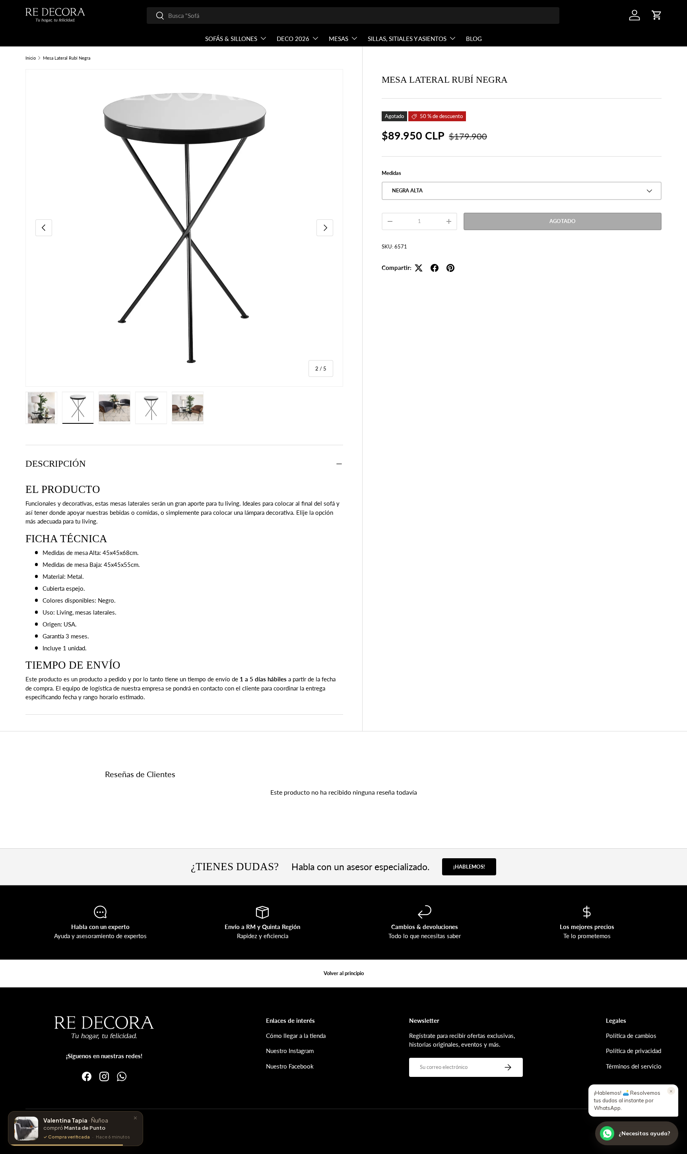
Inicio (30, 57)
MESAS (338, 38)
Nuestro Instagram (290, 1050)
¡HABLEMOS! (469, 866)
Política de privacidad (633, 1050)
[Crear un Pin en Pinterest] (450, 268)
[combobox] (353, 15)
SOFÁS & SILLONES (231, 38)
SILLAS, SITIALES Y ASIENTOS (407, 38)
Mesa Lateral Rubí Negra (66, 57)
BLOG (474, 38)
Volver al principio (344, 973)
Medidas (391, 173)
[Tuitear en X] (419, 268)
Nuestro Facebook (290, 1066)
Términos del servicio (634, 1066)
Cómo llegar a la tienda (296, 1035)
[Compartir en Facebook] (434, 268)
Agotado (562, 221)
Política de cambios (631, 1035)
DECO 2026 (293, 38)
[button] (657, 15)
